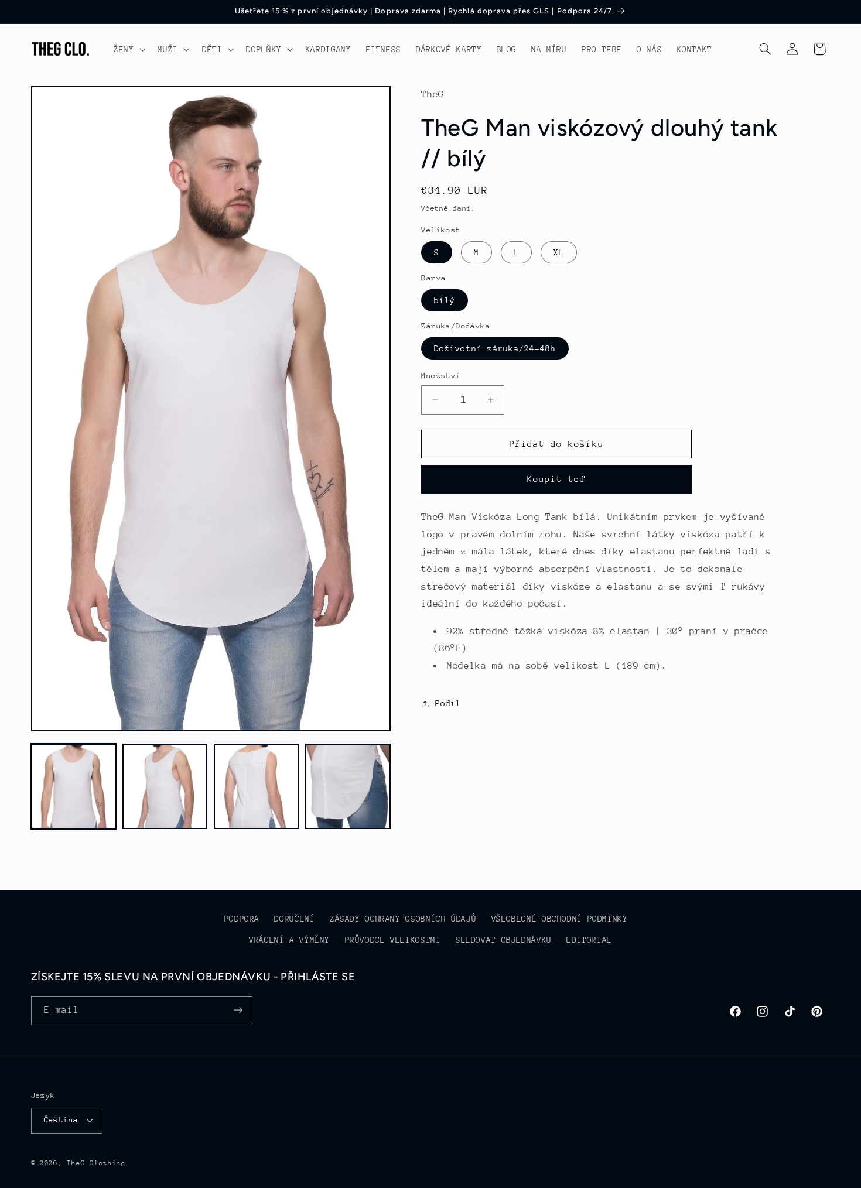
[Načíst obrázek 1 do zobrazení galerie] (74, 786)
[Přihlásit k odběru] (237, 1010)
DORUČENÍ (294, 919)
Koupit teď (556, 479)
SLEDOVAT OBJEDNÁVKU (504, 940)
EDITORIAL (589, 940)
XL (559, 252)
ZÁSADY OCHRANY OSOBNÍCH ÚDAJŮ (403, 919)
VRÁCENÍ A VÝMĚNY (289, 940)
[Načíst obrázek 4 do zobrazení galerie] (348, 786)
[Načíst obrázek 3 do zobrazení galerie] (256, 786)
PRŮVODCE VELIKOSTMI (393, 940)
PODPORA (241, 919)
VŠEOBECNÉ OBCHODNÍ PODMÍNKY (559, 919)
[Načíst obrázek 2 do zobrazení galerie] (165, 786)
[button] (128, 49)
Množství (440, 375)
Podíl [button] (447, 703)
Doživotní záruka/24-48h (495, 348)
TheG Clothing (96, 1163)
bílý (444, 300)
